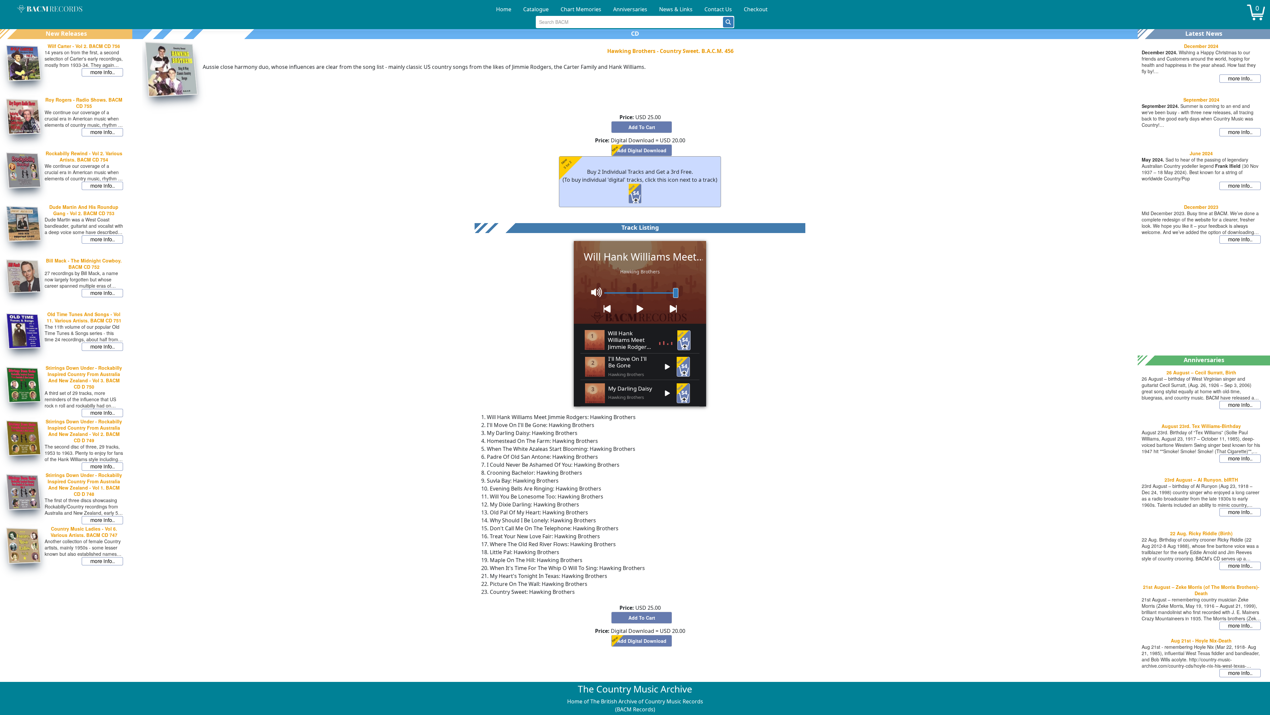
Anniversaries (630, 9)
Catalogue (536, 9)
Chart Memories (581, 9)
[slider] (675, 293)
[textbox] (629, 22)
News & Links (676, 9)
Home (503, 9)
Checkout (756, 9)
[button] (728, 22)
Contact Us (718, 9)
